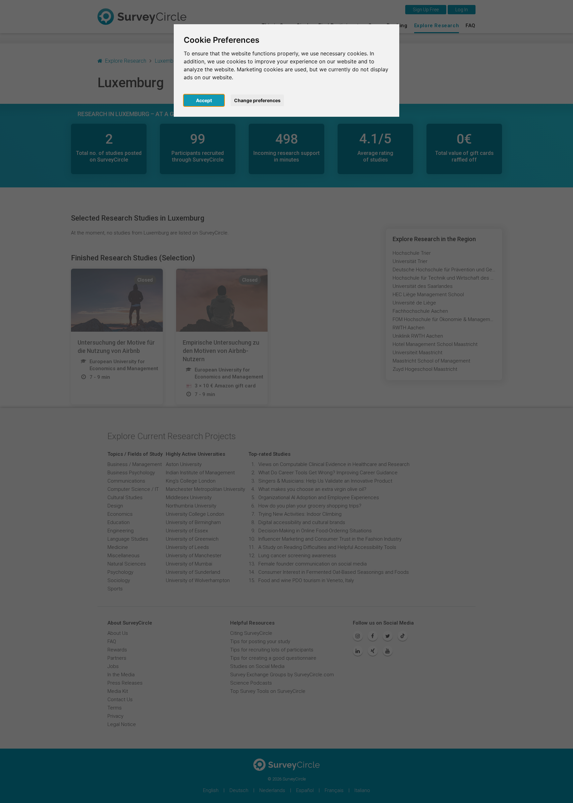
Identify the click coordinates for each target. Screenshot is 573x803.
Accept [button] (204, 100)
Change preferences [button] (257, 100)
